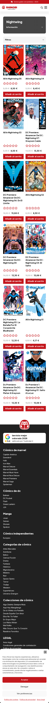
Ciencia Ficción (9, 558)
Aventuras (7, 552)
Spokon (6, 527)
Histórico (6, 567)
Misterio (6, 573)
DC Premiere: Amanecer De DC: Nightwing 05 (12, 260)
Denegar (24, 686)
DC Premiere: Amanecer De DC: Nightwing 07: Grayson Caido (34, 136)
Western (6, 588)
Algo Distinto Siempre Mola (14, 605)
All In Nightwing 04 (35, 78)
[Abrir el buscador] (42, 8)
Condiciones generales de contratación (19, 645)
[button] (45, 652)
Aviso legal (41, 699)
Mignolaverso (8, 570)
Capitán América (10, 454)
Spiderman (7, 484)
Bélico (5, 555)
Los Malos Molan (10, 622)
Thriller (6, 585)
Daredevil (7, 457)
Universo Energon (10, 594)
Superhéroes (8, 591)
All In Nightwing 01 (34, 319)
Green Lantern (9, 504)
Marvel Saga (8, 481)
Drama (5, 561)
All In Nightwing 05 (12, 78)
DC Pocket (7, 498)
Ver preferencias (24, 693)
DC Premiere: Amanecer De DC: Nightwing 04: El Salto (34, 261)
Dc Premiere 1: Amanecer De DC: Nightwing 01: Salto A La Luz (35, 388)
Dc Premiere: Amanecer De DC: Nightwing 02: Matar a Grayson (12, 388)
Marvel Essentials (10, 469)
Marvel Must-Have (10, 472)
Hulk (5, 460)
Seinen (6, 521)
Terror (5, 582)
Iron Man (6, 463)
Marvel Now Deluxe (11, 475)
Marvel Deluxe (9, 466)
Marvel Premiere (10, 478)
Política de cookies (11, 699)
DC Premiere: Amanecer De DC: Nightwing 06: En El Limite (12, 199)
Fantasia (6, 564)
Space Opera (8, 579)
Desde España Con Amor (13, 613)
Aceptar (24, 680)
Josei (5, 518)
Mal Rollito (7, 625)
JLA (4, 507)
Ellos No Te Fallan (10, 616)
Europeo (6, 538)
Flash (5, 501)
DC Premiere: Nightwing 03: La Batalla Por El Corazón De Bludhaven (11, 325)
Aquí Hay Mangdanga (12, 608)
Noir (5, 576)
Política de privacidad (28, 699)
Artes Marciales (9, 549)
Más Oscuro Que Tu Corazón (15, 628)
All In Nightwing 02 (35, 194)
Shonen (6, 524)
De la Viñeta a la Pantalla (13, 610)
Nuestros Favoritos (11, 631)
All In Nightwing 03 (12, 132)
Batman (6, 495)
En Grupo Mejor (9, 619)
